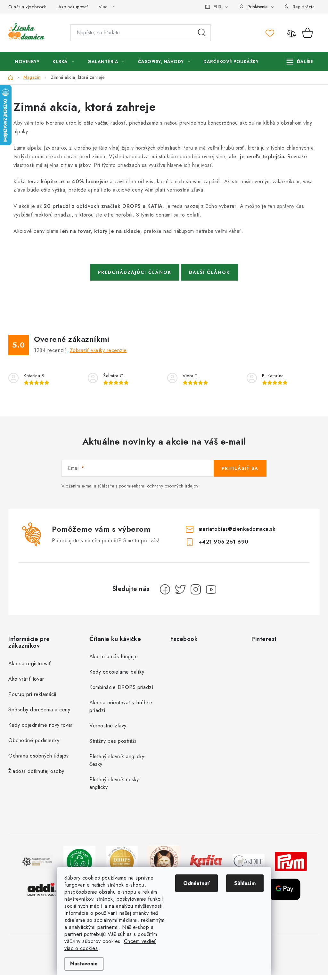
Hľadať (202, 32)
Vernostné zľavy (108, 725)
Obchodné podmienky (33, 740)
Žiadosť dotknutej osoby (36, 771)
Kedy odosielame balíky (116, 672)
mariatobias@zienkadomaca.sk (237, 528)
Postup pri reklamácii (32, 694)
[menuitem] (27, 61)
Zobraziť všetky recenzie (98, 350)
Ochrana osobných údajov (38, 755)
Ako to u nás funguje (113, 656)
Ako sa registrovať (29, 663)
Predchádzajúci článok (134, 272)
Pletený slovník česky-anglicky (115, 783)
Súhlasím (245, 883)
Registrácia (304, 7)
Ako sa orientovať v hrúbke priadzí (120, 706)
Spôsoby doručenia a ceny (39, 709)
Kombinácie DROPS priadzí (121, 687)
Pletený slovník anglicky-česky (117, 760)
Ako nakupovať (73, 7)
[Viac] (300, 61)
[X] (180, 589)
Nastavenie (84, 963)
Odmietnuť (196, 883)
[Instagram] (196, 589)
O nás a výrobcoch (27, 7)
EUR (217, 7)
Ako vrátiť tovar (26, 679)
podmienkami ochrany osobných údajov (159, 486)
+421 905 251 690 (224, 541)
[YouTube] (211, 589)
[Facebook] (165, 589)
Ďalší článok (209, 272)
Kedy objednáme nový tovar (40, 725)
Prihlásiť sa (240, 468)
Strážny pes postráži (112, 741)
